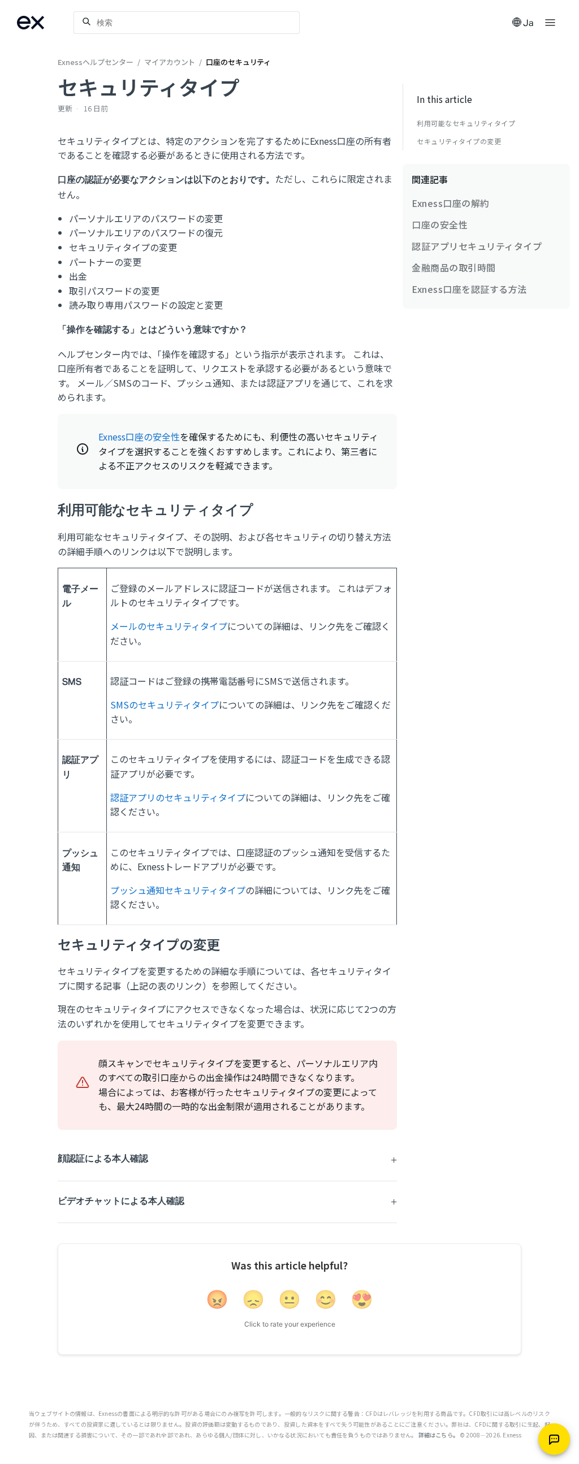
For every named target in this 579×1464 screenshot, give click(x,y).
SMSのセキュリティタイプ (164, 704)
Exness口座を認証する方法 (469, 289)
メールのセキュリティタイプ (168, 626)
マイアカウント (169, 62)
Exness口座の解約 (451, 203)
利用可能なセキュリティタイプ (466, 123)
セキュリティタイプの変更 (459, 141)
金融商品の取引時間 (454, 267)
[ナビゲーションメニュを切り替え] (550, 21)
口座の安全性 (440, 224)
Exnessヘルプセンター (96, 62)
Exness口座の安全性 (139, 436)
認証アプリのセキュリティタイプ (177, 797)
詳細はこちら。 (438, 1435)
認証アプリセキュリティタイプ (477, 246)
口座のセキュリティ (238, 62)
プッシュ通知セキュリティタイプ (177, 890)
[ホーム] (45, 22)
